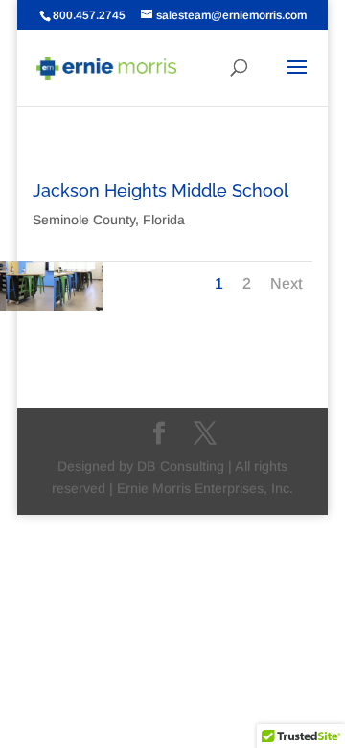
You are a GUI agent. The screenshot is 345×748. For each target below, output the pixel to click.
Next (286, 283)
